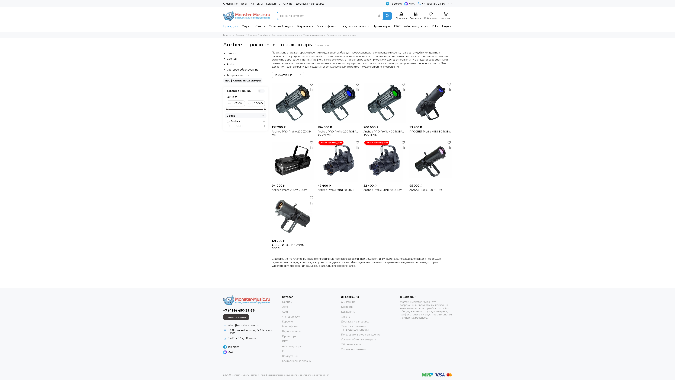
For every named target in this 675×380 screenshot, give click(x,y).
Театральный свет (313, 35)
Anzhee (264, 35)
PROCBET (248, 126)
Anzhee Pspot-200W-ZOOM (289, 190)
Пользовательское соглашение (361, 334)
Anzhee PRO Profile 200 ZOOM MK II (291, 133)
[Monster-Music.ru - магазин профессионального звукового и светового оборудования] (246, 16)
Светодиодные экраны (296, 361)
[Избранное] (311, 84)
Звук (245, 26)
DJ (434, 26)
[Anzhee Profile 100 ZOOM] (430, 161)
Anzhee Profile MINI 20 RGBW (383, 190)
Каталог (240, 35)
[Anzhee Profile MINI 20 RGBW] (385, 161)
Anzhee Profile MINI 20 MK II (336, 190)
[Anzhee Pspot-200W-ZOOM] (293, 161)
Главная (227, 35)
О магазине (230, 3)
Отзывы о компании (353, 349)
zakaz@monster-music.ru (243, 325)
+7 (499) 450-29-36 (433, 3)
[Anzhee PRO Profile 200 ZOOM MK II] (293, 102)
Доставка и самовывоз (310, 3)
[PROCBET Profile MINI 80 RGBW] (430, 102)
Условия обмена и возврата (358, 339)
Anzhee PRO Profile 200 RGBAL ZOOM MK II (338, 133)
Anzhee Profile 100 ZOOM (425, 190)
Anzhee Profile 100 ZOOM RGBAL (288, 247)
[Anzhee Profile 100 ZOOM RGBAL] (293, 216)
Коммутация (290, 356)
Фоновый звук (280, 26)
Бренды (229, 26)
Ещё (445, 26)
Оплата (287, 3)
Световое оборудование (285, 35)
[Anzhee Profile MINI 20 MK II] (339, 161)
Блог (244, 3)
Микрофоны (326, 26)
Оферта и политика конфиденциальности (355, 328)
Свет (259, 26)
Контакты (257, 3)
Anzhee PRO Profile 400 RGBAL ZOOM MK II (384, 133)
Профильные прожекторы (243, 80)
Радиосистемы (354, 26)
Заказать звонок (236, 317)
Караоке (304, 26)
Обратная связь (351, 344)
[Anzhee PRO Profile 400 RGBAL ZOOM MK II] (385, 102)
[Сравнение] (311, 89)
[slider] (227, 109)
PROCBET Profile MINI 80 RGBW (430, 131)
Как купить (273, 3)
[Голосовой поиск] (379, 16)
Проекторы (381, 26)
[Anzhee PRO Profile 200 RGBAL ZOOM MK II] (339, 102)
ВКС (397, 26)
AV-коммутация (416, 26)
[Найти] (387, 16)
